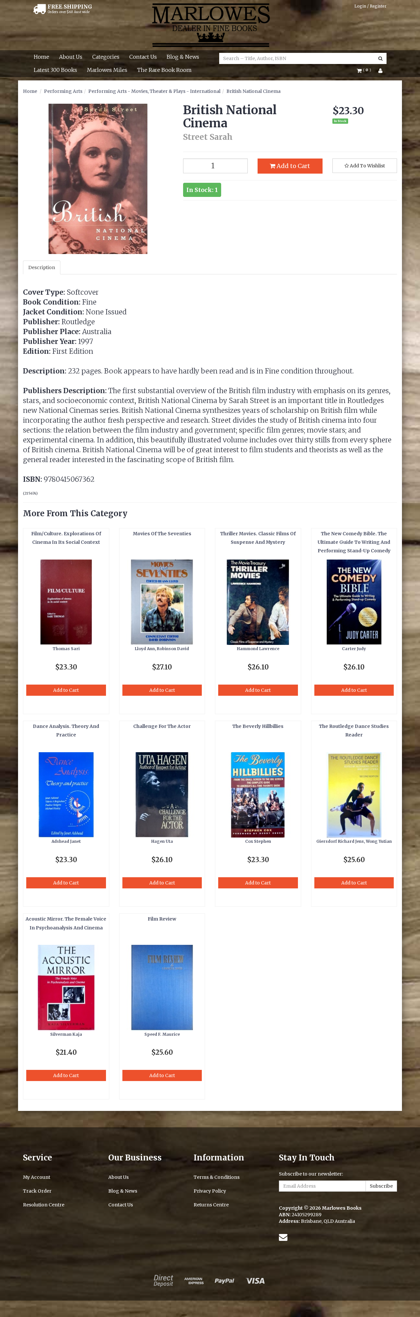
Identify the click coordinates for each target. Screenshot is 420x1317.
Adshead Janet (66, 841)
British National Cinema (253, 91)
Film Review (162, 919)
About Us (70, 56)
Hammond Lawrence (258, 648)
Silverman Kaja (66, 1034)
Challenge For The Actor (162, 726)
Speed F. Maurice (162, 1034)
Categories (105, 56)
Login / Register (370, 6)
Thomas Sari (66, 648)
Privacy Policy (210, 1191)
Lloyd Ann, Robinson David (162, 648)
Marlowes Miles (107, 70)
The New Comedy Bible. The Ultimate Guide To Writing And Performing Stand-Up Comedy (354, 542)
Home (41, 56)
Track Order (37, 1191)
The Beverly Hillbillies (258, 726)
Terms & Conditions (217, 1177)
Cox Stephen (258, 841)
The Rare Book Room (164, 70)
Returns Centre (211, 1205)
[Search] (380, 58)
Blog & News (183, 56)
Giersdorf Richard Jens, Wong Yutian (354, 841)
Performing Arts (63, 91)
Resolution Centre (43, 1205)
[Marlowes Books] (210, 25)
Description (41, 267)
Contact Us (143, 56)
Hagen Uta (162, 841)
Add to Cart (292, 166)
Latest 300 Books (55, 70)
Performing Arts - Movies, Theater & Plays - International (154, 91)
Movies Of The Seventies (162, 534)
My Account (36, 1177)
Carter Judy (354, 648)
